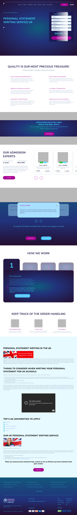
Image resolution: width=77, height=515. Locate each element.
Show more (38, 491)
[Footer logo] (9, 500)
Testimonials (69, 498)
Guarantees (30, 4)
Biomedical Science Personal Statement (58, 482)
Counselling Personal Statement (57, 484)
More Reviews (46, 238)
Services (25, 4)
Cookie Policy (20, 511)
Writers (39, 4)
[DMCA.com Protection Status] (59, 511)
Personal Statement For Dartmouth (10, 484)
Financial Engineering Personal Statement (59, 487)
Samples (59, 504)
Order (64, 4)
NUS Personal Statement (32, 482)
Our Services (69, 500)
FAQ (67, 504)
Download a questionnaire (22, 296)
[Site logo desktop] (7, 4)
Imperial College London (10, 428)
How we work (49, 4)
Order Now (31, 238)
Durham (7, 430)
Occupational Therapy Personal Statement (35, 487)
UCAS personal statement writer (60, 388)
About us (20, 4)
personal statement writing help (23, 458)
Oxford (7, 424)
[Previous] (36, 178)
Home (59, 498)
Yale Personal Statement (8, 487)
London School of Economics (11, 426)
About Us (68, 502)
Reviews (43, 4)
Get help (9, 177)
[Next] (41, 178)
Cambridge (8, 422)
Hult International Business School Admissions (12, 482)
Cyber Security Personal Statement (34, 484)
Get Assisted (49, 134)
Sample (35, 4)
